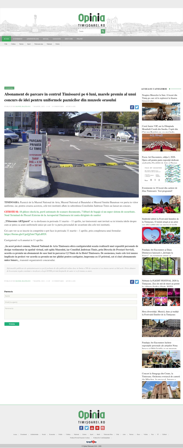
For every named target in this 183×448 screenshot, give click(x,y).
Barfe (98, 434)
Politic (60, 434)
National (49, 44)
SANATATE (57, 39)
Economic (52, 434)
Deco (138, 434)
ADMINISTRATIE (33, 39)
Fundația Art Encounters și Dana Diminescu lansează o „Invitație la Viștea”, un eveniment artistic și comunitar (157, 254)
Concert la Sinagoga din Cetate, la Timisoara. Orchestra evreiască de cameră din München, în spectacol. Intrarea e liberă (161, 378)
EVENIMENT (17, 39)
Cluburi (164, 434)
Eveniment (24, 434)
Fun (152, 434)
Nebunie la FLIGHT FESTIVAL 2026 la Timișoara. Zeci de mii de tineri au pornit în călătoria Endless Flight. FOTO (161, 283)
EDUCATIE (69, 39)
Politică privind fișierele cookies (80, 438)
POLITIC (80, 39)
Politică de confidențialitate (101, 438)
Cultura (13, 44)
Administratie (34, 434)
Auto (124, 434)
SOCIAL (46, 39)
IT (158, 434)
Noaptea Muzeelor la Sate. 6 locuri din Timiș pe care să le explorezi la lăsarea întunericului (159, 97)
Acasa (6, 39)
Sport (28, 44)
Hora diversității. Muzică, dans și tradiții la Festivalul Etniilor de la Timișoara (160, 313)
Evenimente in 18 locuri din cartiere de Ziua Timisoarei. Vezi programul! (159, 189)
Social (44, 434)
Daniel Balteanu (23, 106)
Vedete (146, 434)
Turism (21, 44)
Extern (58, 44)
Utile (5, 44)
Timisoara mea (38, 44)
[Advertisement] (91, 65)
